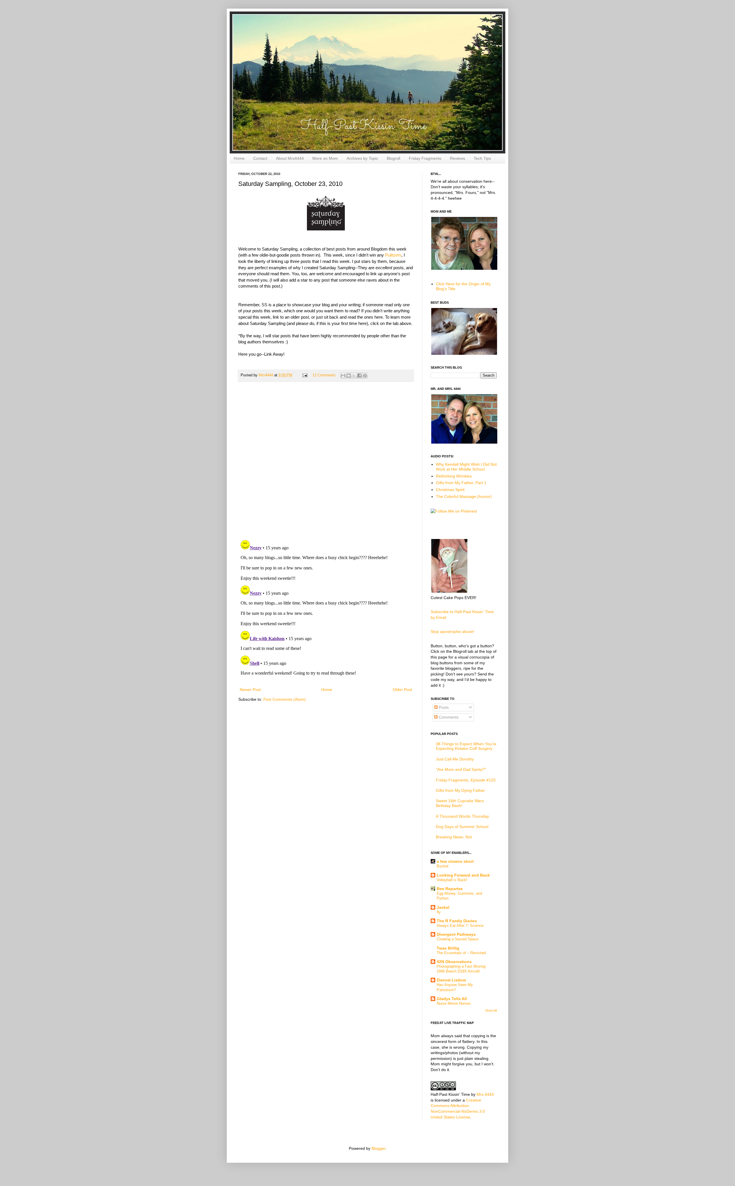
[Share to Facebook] (359, 375)
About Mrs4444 (290, 158)
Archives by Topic (362, 158)
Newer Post (250, 689)
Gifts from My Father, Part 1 (461, 482)
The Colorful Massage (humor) (464, 496)
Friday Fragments (425, 158)
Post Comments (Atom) (284, 699)
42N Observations (454, 961)
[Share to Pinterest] (365, 375)
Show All (491, 1010)
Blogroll (393, 158)
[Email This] (343, 375)
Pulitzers (393, 255)
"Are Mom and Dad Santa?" (461, 769)
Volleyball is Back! (452, 880)
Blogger (378, 1148)
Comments (448, 717)
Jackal (443, 907)
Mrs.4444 (485, 1094)
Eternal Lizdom (451, 980)
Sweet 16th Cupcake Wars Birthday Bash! (460, 803)
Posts (443, 707)
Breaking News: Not (454, 837)
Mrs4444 (266, 375)
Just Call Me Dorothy (455, 759)
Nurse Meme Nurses (454, 1003)
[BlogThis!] (348, 375)
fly (439, 912)
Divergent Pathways (456, 934)
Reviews (457, 158)
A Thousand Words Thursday (462, 816)
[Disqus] (325, 461)
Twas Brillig (448, 948)
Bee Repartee (450, 888)
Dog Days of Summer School (462, 826)
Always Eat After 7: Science (460, 925)
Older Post (402, 689)
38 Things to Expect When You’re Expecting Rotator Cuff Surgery (466, 746)
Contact (260, 158)
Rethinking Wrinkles (454, 476)
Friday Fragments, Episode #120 (466, 780)
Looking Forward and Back (463, 875)
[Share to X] (354, 375)
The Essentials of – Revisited (461, 953)
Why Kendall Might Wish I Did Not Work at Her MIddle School (466, 466)
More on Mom (325, 158)
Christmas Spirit (450, 489)
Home (239, 158)
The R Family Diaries (457, 921)
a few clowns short (455, 861)
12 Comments (324, 375)
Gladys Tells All (452, 998)
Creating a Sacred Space (457, 939)
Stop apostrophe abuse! (452, 631)
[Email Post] (305, 375)
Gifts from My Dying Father (460, 790)
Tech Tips (482, 158)
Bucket (442, 866)
